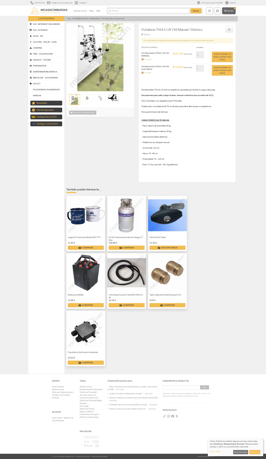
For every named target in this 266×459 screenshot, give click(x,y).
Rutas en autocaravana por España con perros (127, 409)
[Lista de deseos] (217, 10)
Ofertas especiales (45, 110)
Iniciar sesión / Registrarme (62, 418)
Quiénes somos (80, 11)
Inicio (69, 18)
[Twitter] (177, 416)
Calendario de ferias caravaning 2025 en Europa (128, 404)
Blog (91, 11)
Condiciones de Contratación (91, 389)
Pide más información (84, 112)
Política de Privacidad (88, 392)
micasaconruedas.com (66, 456)
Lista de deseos (58, 420)
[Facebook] (172, 416)
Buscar (196, 11)
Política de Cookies (87, 409)
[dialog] (235, 447)
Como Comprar (58, 386)
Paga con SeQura (87, 411)
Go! (204, 387)
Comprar (87, 247)
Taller (98, 11)
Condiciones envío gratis (89, 414)
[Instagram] (168, 416)
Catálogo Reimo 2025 (47, 116)
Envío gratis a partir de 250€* (212, 3)
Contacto (55, 398)
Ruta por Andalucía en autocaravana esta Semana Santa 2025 (133, 398)
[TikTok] (164, 416)
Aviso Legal (84, 406)
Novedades (42, 103)
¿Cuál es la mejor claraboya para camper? (125, 393)
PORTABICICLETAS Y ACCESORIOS (87, 18)
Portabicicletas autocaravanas (114, 18)
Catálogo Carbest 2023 (47, 123)
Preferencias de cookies (89, 417)
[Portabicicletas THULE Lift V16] (87, 97)
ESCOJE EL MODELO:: (149, 47)
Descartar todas (240, 452)
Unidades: (200, 47)
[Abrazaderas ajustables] (113, 97)
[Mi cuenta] (209, 10)
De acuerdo (254, 452)
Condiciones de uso (83, 456)
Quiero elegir (215, 451)
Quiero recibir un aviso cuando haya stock (222, 57)
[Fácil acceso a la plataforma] (100, 97)
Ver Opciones (169, 247)
